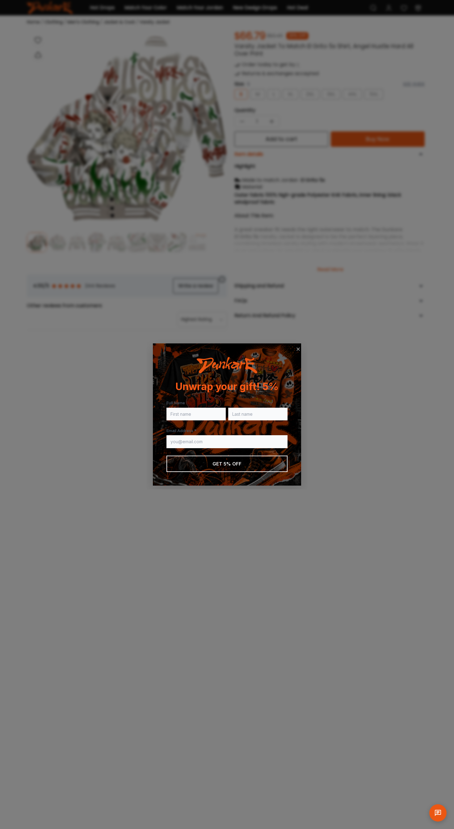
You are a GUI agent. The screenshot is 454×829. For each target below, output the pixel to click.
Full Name (175, 402)
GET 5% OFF (227, 464)
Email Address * (181, 430)
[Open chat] (438, 813)
